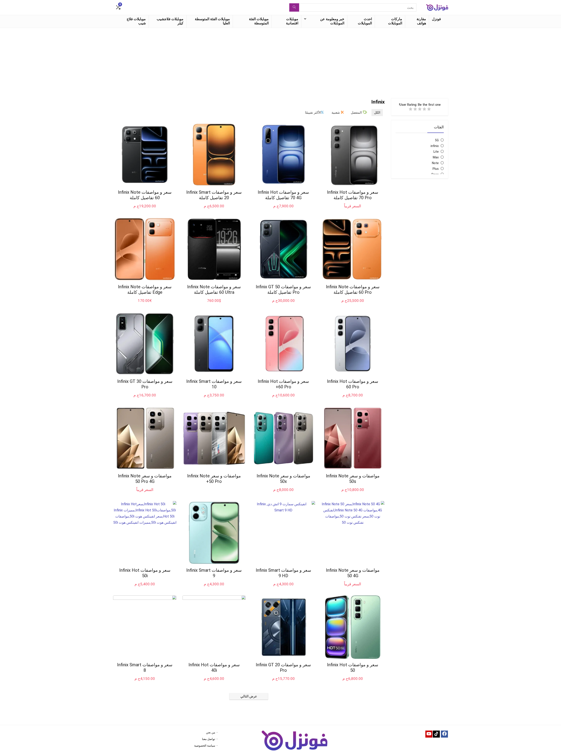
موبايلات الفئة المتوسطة (259, 21)
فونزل (436, 19)
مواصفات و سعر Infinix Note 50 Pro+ (214, 478)
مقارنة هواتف (421, 21)
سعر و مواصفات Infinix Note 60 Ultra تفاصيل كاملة (214, 289)
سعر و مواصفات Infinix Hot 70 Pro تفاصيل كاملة (352, 195)
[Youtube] (428, 734)
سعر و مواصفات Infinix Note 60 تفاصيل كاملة (145, 195)
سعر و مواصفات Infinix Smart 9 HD (283, 573)
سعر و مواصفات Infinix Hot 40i (214, 667)
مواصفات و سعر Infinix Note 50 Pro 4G (145, 478)
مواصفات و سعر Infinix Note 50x (283, 478)
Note (435, 163)
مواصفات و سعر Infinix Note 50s (353, 478)
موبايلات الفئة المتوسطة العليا (212, 21)
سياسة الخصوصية (204, 745)
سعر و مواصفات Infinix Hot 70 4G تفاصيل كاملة (283, 195)
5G (437, 140)
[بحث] (294, 7)
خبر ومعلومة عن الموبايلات (332, 21)
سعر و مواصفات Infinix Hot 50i (144, 573)
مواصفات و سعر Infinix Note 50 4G (353, 573)
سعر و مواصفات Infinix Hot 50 (352, 667)
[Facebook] (444, 734)
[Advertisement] (280, 60)
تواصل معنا (208, 739)
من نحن (210, 732)
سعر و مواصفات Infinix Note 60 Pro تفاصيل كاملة (353, 289)
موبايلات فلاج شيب (136, 21)
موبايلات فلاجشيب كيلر (170, 21)
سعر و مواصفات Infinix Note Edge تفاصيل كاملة (145, 289)
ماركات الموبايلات (395, 21)
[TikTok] (436, 734)
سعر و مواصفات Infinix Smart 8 (144, 667)
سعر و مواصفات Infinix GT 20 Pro (283, 667)
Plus (436, 168)
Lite (436, 151)
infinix (435, 146)
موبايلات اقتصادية (292, 21)
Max (436, 157)
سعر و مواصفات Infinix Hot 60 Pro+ (283, 384)
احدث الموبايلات (365, 21)
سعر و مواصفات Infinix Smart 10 (214, 384)
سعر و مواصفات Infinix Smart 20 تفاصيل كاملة (214, 195)
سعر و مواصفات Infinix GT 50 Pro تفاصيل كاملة (283, 289)
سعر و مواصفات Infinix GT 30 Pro (144, 384)
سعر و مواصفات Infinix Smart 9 (214, 573)
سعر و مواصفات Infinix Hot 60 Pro (352, 384)
